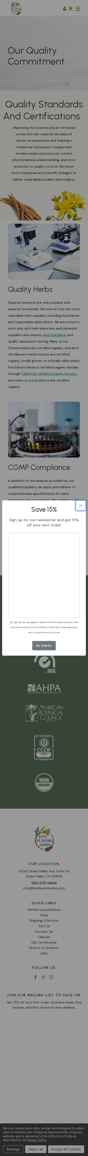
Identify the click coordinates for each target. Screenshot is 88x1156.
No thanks (44, 645)
